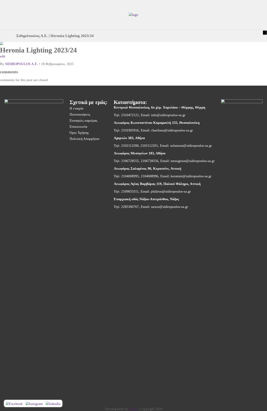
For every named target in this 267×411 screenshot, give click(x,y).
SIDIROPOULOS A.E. (21, 64)
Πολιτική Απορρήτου (84, 139)
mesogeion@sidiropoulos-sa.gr (193, 161)
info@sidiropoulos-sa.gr (168, 115)
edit (2, 56)
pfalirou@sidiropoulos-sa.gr (171, 191)
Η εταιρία (76, 108)
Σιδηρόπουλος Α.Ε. (32, 35)
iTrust (133, 409)
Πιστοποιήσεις (80, 114)
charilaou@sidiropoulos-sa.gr (172, 130)
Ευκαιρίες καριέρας (83, 120)
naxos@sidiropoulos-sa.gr (169, 207)
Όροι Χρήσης (79, 133)
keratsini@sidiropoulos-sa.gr (191, 176)
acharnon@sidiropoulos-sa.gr (191, 146)
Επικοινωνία (78, 127)
